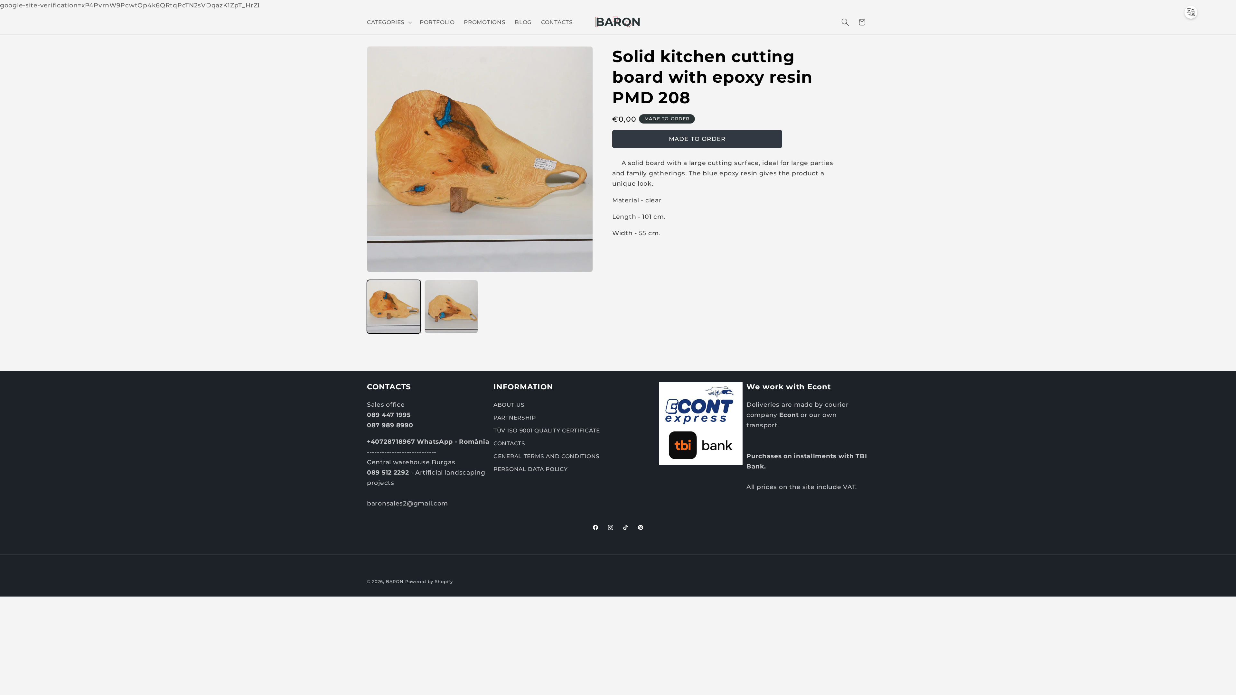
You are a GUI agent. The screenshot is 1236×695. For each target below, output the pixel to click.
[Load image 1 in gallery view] (394, 307)
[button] (388, 22)
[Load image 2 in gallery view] (451, 307)
